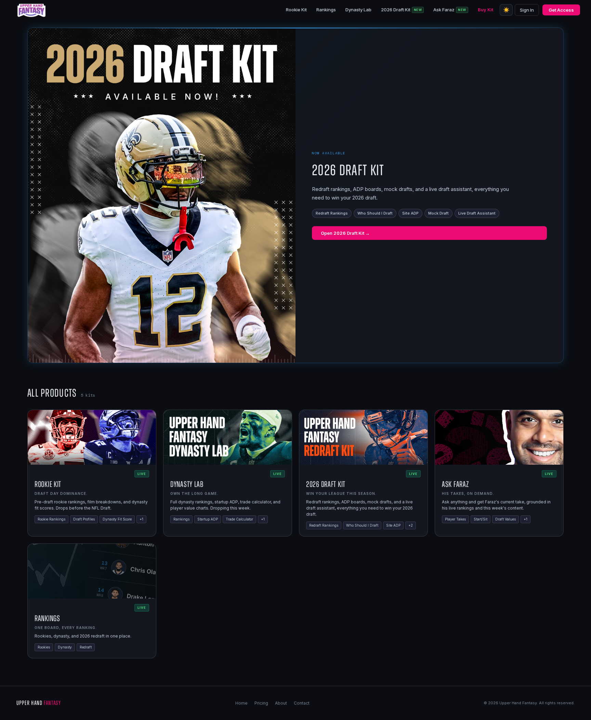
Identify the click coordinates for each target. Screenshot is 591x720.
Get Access (561, 10)
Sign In (527, 10)
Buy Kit (485, 9)
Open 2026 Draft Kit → (345, 233)
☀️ (506, 10)
